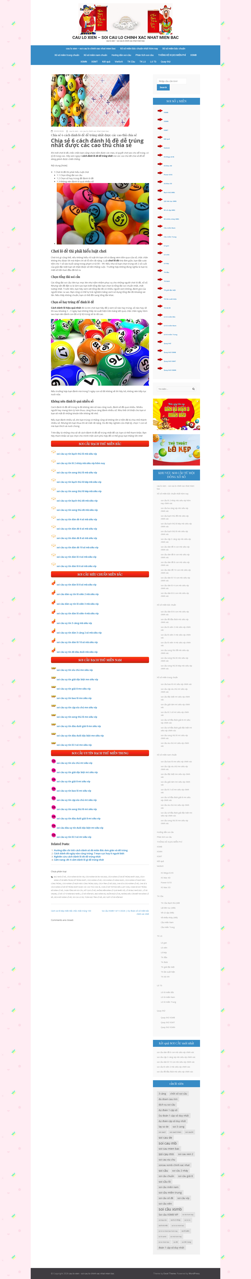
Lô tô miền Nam (170, 326)
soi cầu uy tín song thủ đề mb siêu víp (77, 509)
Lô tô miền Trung (170, 334)
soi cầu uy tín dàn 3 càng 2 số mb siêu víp (79, 632)
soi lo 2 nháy (175, 1220)
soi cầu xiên (165, 1203)
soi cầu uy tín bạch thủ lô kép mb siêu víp (79, 481)
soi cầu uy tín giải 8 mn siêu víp (74, 688)
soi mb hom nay (175, 1236)
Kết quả (106, 61)
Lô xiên (166, 255)
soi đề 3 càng (186, 1242)
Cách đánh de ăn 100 (75, 877)
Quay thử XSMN (170, 370)
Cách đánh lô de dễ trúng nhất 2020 (123, 877)
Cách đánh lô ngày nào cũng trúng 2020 (80, 883)
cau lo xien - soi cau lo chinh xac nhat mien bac (89, 131)
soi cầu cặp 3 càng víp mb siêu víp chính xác (176, 1057)
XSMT (94, 61)
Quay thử (165, 61)
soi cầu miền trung (170, 1192)
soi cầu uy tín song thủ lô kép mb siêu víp (79, 491)
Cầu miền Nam (169, 228)
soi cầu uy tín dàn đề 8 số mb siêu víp (77, 538)
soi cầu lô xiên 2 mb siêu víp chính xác (173, 1066)
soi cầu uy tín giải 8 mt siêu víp (73, 781)
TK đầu (166, 272)
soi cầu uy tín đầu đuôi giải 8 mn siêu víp (79, 726)
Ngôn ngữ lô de (113, 894)
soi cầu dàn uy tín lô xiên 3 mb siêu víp (78, 603)
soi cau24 (189, 1132)
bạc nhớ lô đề (60, 877)
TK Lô (142, 61)
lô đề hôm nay (87, 894)
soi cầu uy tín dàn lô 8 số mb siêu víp (76, 584)
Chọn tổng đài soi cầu (73, 890)
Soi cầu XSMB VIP (168, 1214)
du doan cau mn (168, 1099)
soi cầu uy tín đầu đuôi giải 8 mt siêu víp (78, 818)
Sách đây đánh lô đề (63, 897)
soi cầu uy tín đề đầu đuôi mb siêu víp (77, 651)
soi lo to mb (163, 1225)
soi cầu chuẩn (166, 1176)
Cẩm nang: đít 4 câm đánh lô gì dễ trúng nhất (79, 859)
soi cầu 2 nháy (180, 1170)
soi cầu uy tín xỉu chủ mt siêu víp (74, 762)
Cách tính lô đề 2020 (107, 883)
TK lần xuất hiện (170, 299)
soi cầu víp (183, 1198)
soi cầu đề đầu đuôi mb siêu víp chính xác (175, 1071)
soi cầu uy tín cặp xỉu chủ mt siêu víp (77, 800)
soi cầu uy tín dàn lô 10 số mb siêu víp (77, 642)
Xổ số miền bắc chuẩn (173, 48)
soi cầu (163, 1170)
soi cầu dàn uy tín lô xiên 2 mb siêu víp (78, 594)
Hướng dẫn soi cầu (121, 55)
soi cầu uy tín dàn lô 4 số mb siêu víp (76, 556)
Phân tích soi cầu (145, 55)
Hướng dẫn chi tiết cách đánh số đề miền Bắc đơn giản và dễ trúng (91, 850)
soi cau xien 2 (185, 1154)
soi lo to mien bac (178, 1225)
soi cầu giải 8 (185, 1176)
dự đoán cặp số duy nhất (172, 1121)
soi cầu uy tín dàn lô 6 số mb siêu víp (76, 566)
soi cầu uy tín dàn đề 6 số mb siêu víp (77, 528)
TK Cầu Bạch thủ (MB (170, 903)
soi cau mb (168, 1143)
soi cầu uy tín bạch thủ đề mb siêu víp (77, 500)
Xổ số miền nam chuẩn (95, 55)
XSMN (84, 61)
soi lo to (187, 1220)
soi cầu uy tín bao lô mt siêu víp (74, 790)
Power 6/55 (168, 175)
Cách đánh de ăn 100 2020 (96, 877)
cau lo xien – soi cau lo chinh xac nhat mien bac (125, 37)
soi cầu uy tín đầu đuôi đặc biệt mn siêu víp (80, 735)
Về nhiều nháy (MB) (171, 219)
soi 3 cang (178, 1126)
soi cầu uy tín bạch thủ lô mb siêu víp (77, 453)
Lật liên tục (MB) (170, 201)
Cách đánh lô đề (94, 880)
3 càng (162, 1093)
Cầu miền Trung (170, 237)
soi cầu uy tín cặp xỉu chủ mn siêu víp (77, 707)
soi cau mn (166, 1154)
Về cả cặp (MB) (169, 210)
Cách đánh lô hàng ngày (113, 880)
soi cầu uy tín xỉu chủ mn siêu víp (75, 670)
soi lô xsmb (162, 1236)
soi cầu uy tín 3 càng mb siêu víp (74, 623)
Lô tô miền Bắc (169, 317)
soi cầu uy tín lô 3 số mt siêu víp (74, 836)
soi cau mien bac (169, 1148)
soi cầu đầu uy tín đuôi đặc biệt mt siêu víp (80, 827)
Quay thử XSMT (170, 361)
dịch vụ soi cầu (167, 1104)
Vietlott (119, 61)
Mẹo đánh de (100, 894)
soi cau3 (162, 1132)
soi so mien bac (164, 1242)
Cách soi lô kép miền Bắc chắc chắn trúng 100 (71, 910)
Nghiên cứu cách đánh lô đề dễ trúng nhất (77, 856)
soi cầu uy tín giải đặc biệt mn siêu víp (77, 679)
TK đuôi (167, 281)
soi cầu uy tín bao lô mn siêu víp (74, 698)
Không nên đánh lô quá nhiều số (111, 890)
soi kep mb (163, 1220)
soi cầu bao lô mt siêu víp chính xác (176, 684)
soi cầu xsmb (170, 1209)
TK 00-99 (167, 308)
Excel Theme (170, 1273)
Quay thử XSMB (170, 352)
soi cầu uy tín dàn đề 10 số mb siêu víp (77, 547)
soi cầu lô (165, 1181)
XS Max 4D (168, 166)
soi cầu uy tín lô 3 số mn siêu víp (74, 744)
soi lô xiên (185, 1231)
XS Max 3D (168, 184)
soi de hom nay (187, 1214)
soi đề (175, 1242)
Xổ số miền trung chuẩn (67, 55)
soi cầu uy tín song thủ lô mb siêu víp (77, 472)
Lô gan (166, 246)
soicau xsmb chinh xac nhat (174, 1165)
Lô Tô (153, 61)
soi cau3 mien (175, 1132)
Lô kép (166, 263)
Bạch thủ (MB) (169, 192)
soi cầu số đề (166, 1198)
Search (163, 87)
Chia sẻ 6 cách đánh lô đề (128, 883)
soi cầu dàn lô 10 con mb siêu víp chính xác (176, 1062)
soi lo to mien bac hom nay (168, 1231)
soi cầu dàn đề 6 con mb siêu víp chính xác (175, 1052)
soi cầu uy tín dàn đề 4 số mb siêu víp (77, 519)
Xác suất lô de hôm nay (113, 897)
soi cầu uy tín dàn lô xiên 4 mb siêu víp (78, 613)
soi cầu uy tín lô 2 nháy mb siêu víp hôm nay (81, 463)
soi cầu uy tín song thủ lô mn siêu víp (77, 716)
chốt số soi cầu (178, 1093)
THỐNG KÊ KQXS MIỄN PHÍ (172, 55)
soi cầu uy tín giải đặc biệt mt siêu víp (77, 772)
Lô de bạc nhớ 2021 (134, 890)
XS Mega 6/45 (169, 157)
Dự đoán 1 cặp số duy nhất (174, 1115)
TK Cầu (131, 61)
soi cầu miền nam (168, 1187)
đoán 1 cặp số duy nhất (171, 1247)
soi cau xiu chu (167, 1159)
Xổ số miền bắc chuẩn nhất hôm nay (139, 48)
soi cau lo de (78, 897)
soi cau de (165, 1137)
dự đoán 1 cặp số (168, 1110)
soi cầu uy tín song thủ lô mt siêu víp (77, 809)
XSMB (193, 55)
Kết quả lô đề (90, 890)
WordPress (194, 1273)
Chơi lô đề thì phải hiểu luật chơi (115, 887)
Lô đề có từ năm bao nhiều (69, 894)
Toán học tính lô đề (93, 897)
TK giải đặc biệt (170, 290)
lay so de (164, 1126)
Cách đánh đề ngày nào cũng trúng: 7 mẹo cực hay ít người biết (89, 853)
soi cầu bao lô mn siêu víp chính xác (176, 761)
